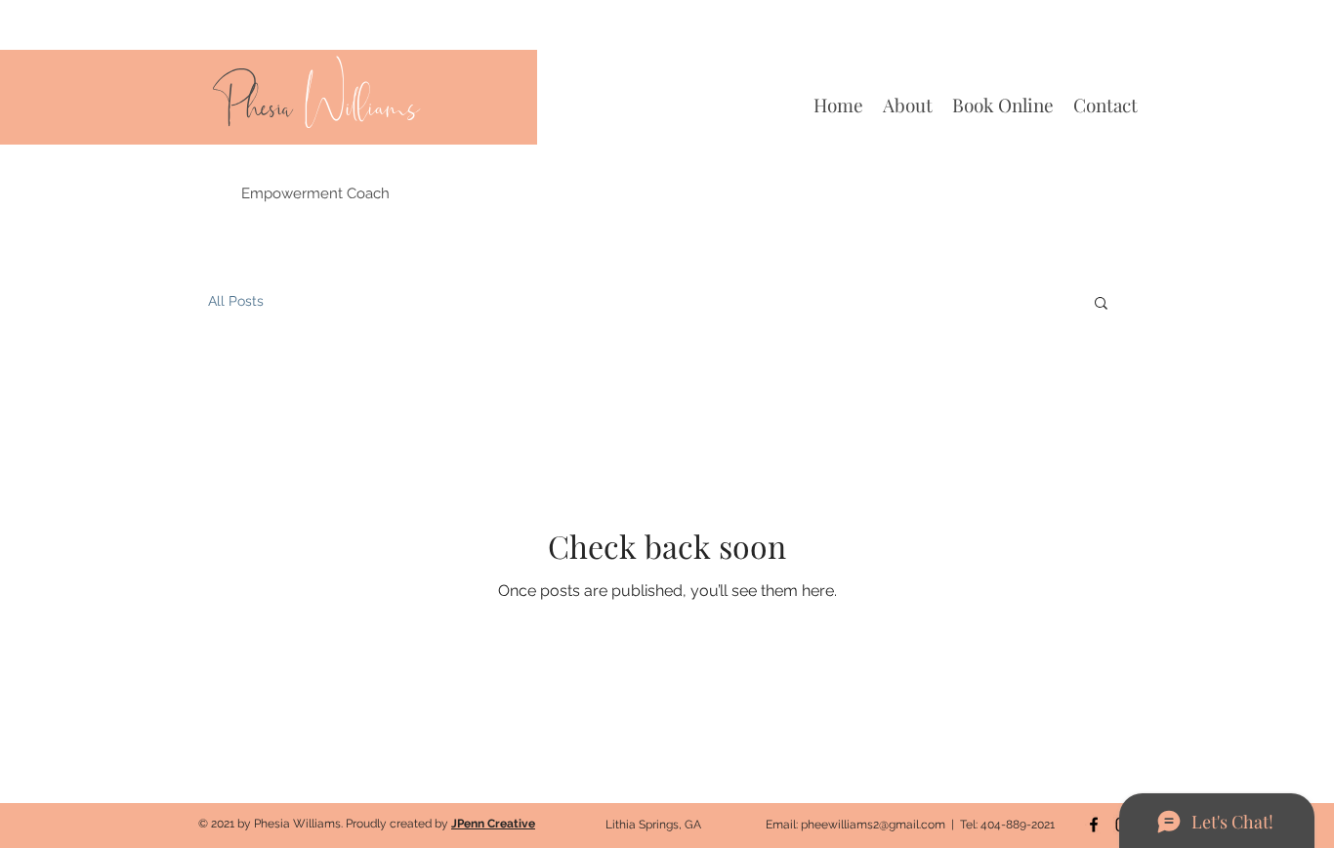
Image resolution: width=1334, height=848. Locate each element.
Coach (368, 193)
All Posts (236, 301)
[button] (1101, 304)
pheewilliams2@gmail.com (873, 824)
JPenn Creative (493, 823)
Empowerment (294, 193)
